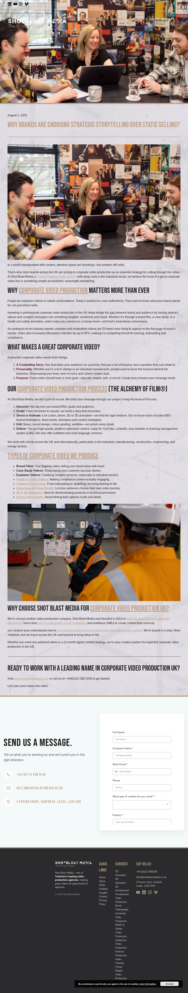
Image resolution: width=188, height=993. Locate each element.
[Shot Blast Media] (37, 24)
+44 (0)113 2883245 (146, 871)
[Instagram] (150, 892)
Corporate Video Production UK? (129, 608)
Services (117, 19)
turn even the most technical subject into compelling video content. (100, 630)
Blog (168, 19)
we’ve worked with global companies (63, 623)
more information (147, 984)
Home (73, 19)
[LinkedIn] (144, 892)
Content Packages (91, 19)
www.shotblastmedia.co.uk (31, 678)
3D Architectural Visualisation (122, 890)
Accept (169, 983)
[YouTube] (138, 892)
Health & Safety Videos (32, 479)
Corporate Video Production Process (62, 389)
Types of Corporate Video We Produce (53, 456)
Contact (74, 30)
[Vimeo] (156, 892)
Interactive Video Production (121, 944)
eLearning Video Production (121, 917)
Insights (103, 892)
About (152, 19)
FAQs (102, 885)
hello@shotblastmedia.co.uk (151, 877)
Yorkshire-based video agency (57, 276)
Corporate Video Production (53, 290)
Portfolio (138, 19)
